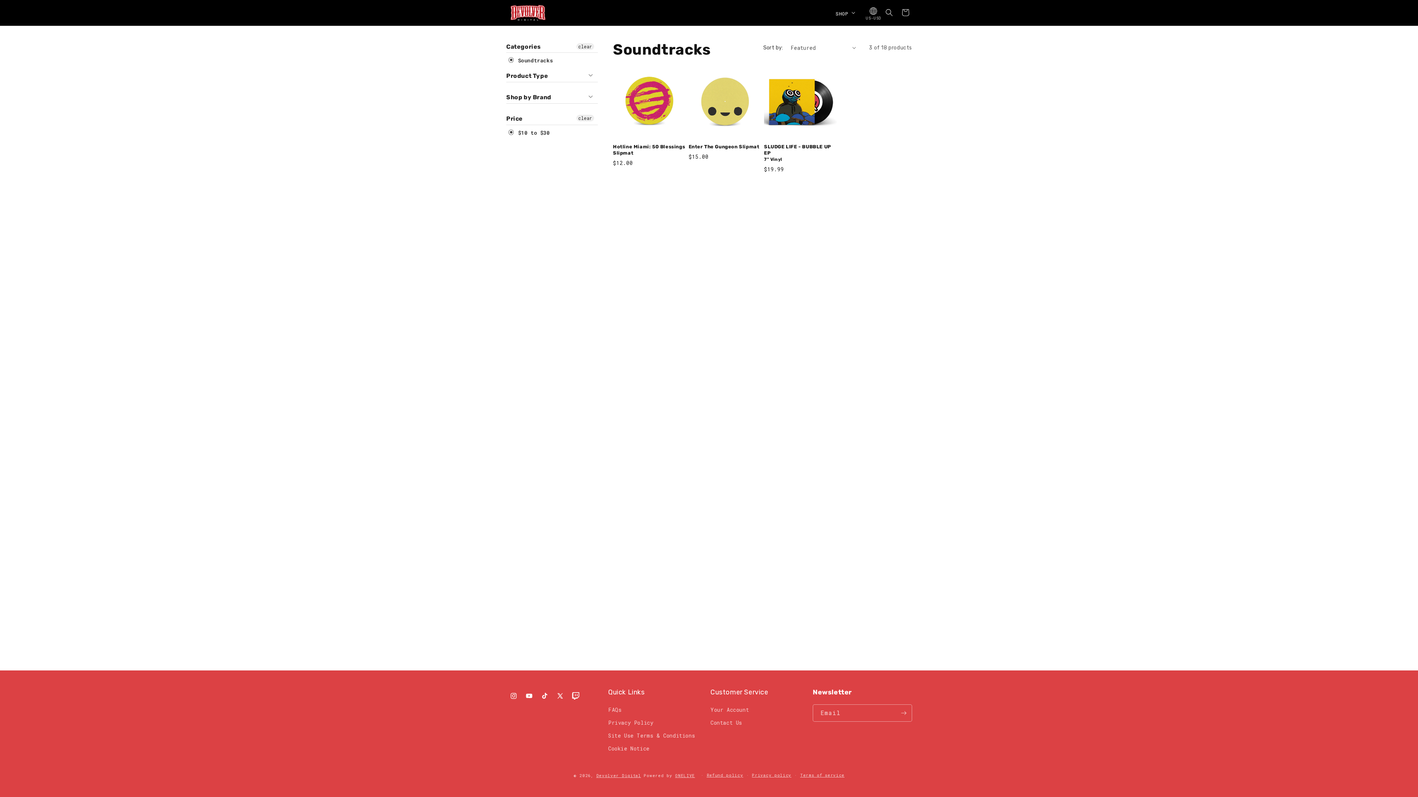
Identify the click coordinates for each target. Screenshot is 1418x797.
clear (585, 46)
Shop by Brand (528, 97)
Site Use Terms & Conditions (651, 735)
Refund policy (725, 775)
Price (514, 118)
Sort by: (773, 48)
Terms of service (822, 775)
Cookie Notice (629, 748)
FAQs (614, 709)
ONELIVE (685, 775)
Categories (523, 46)
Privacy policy (771, 775)
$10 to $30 (532, 132)
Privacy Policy (630, 722)
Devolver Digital (618, 775)
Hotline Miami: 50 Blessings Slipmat (649, 150)
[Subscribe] (903, 713)
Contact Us (726, 722)
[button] (844, 12)
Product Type (527, 75)
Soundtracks (534, 60)
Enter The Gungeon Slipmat (724, 146)
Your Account (729, 709)
